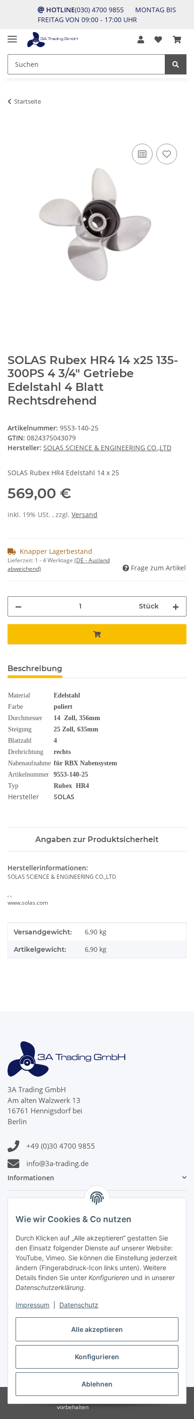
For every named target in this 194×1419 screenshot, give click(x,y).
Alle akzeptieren (97, 1329)
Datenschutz (78, 1305)
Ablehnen (97, 1384)
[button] (140, 39)
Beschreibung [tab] (35, 668)
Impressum (32, 1305)
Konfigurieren (97, 1357)
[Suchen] (175, 64)
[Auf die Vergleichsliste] (142, 154)
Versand (84, 514)
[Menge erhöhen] (175, 606)
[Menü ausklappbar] (12, 35)
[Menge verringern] (18, 606)
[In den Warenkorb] (15, 131)
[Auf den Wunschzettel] (166, 154)
